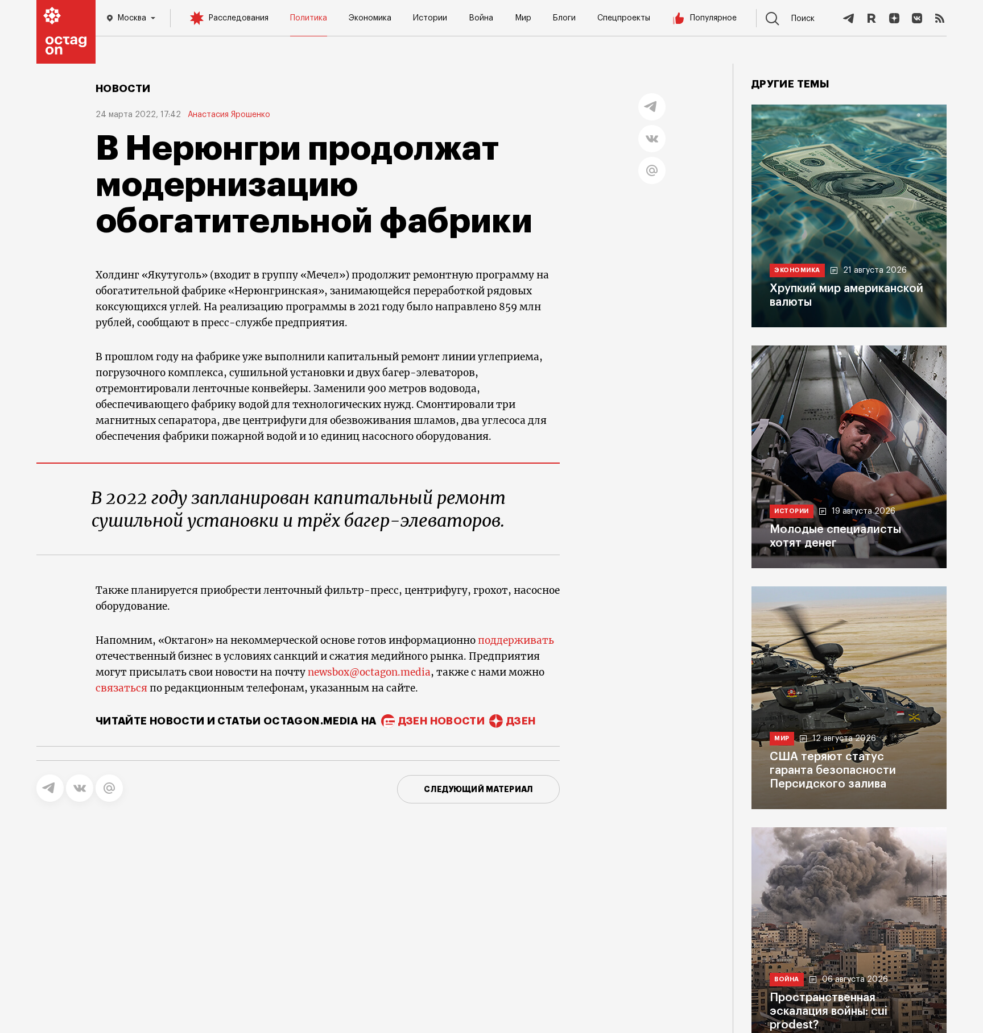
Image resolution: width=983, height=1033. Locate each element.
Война (481, 18)
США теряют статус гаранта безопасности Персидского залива (833, 770)
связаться (121, 688)
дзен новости (441, 721)
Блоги (564, 18)
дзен (520, 721)
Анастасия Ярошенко (229, 115)
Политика (308, 18)
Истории (430, 18)
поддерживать (516, 640)
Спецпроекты (623, 18)
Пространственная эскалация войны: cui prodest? (828, 1011)
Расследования (238, 18)
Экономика (370, 18)
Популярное (713, 18)
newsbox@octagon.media (369, 672)
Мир (523, 18)
